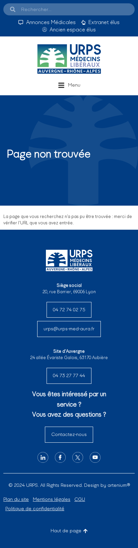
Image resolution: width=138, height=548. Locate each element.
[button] (69, 85)
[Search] (13, 9)
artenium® (119, 485)
